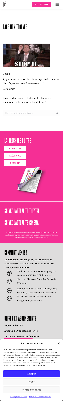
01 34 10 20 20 (41, 263)
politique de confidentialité (39, 237)
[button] (58, 343)
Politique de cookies (18, 397)
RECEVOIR (15, 163)
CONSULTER (15, 148)
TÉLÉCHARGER (15, 155)
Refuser (31, 381)
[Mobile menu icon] (57, 4)
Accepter (31, 373)
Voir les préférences (31, 389)
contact (50, 235)
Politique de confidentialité (40, 397)
